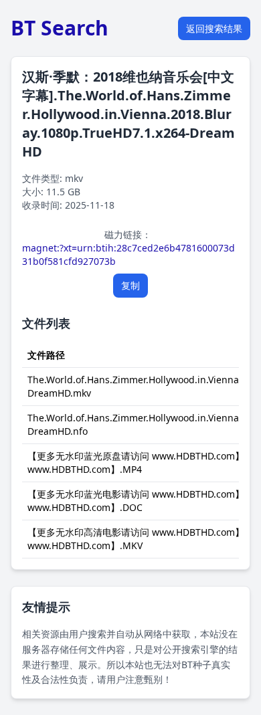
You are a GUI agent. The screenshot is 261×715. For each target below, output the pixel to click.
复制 (130, 285)
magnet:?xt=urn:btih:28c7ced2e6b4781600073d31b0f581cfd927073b (128, 254)
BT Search (59, 28)
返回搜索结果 (214, 28)
